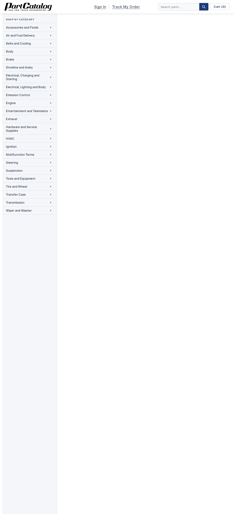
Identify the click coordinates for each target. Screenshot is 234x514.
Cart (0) (220, 6)
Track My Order (126, 7)
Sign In (100, 7)
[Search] (203, 6)
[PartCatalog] (28, 6)
